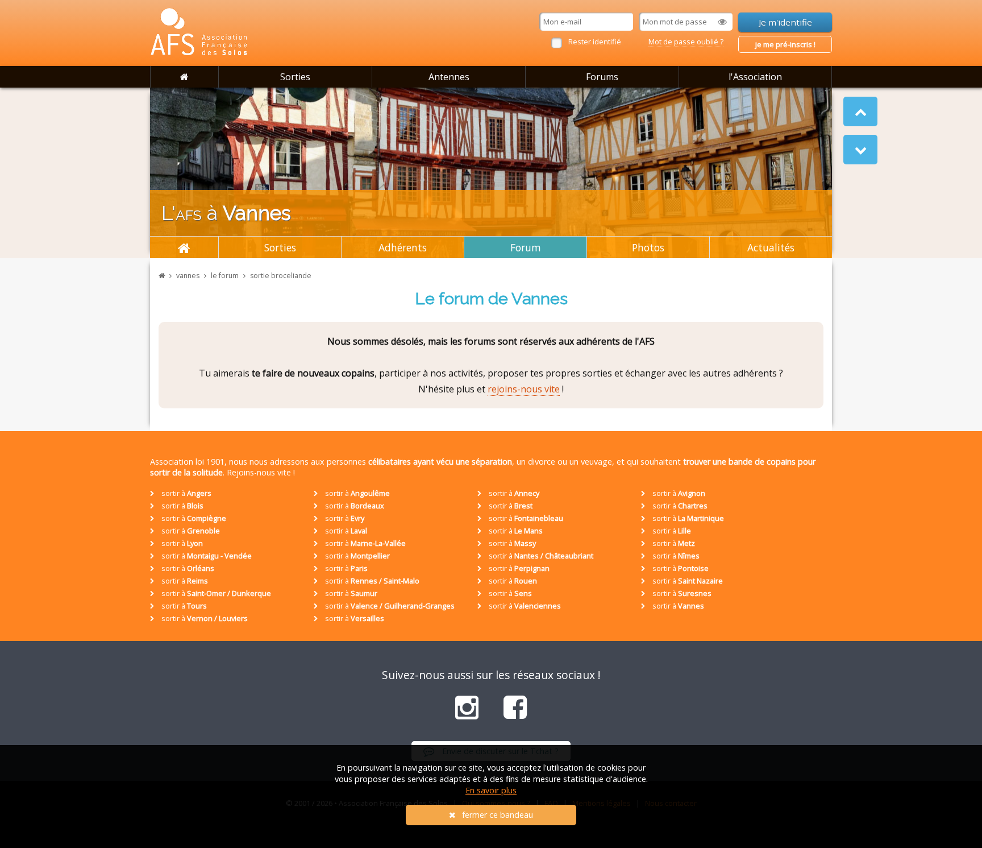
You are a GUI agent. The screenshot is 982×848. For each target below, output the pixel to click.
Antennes (448, 77)
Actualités (770, 247)
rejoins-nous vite (524, 389)
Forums (602, 77)
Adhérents (402, 247)
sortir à (185, 493)
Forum (525, 247)
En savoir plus (491, 790)
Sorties (295, 77)
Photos (648, 247)
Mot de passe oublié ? (685, 41)
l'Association (755, 77)
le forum (225, 275)
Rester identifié (594, 41)
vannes (187, 275)
